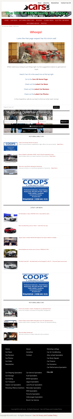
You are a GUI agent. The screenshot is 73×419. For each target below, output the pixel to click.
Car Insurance (51, 364)
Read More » (60, 144)
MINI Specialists (31, 391)
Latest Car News (41, 84)
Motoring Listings (53, 349)
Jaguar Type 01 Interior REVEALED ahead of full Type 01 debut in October (37, 237)
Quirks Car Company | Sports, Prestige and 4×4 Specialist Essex (35, 308)
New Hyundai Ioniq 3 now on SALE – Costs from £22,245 (33, 225)
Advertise (29, 352)
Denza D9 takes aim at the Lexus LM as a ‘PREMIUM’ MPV (34, 249)
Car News (8, 352)
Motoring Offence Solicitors (14, 388)
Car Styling (9, 379)
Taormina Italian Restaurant (26, 332)
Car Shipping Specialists (13, 373)
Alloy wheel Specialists (55, 355)
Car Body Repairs (53, 358)
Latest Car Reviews (41, 89)
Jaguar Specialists (32, 382)
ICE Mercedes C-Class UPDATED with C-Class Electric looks (34, 213)
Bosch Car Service (32, 400)
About (28, 349)
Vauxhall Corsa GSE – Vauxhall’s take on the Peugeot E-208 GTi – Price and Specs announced (43, 261)
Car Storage (9, 376)
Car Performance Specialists (57, 367)
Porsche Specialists (33, 394)
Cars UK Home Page (40, 79)
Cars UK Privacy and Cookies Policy (51, 409)
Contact (29, 355)
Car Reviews (9, 355)
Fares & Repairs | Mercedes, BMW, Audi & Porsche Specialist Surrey (36, 154)
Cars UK (36, 7)
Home (7, 349)
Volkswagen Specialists (34, 397)
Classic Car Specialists (13, 385)
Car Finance (51, 361)
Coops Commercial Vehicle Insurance (28, 142)
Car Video (8, 361)
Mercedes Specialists (33, 388)
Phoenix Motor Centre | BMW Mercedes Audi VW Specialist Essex (36, 320)
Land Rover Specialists (34, 385)
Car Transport (10, 382)
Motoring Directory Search (36, 113)
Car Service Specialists (34, 373)
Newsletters (9, 364)
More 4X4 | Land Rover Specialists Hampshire (30, 166)
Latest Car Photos (42, 94)
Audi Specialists (31, 376)
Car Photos (9, 358)
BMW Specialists (32, 379)
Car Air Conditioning (54, 352)
